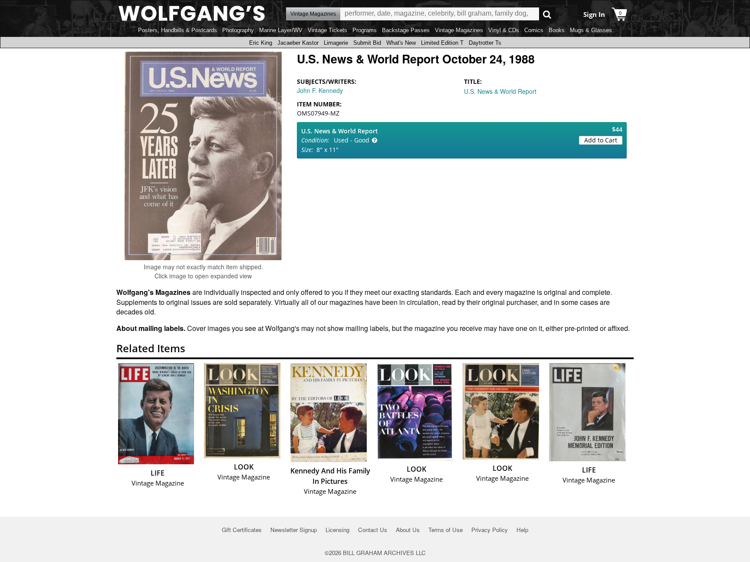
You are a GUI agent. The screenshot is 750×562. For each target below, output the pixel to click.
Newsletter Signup (293, 529)
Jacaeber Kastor (298, 43)
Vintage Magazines (459, 30)
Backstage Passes (406, 30)
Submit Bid (367, 43)
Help (522, 529)
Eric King (260, 43)
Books (557, 30)
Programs (364, 30)
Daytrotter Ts (485, 43)
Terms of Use (445, 529)
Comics (533, 30)
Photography (238, 30)
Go (547, 14)
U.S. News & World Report (500, 91)
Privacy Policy (489, 529)
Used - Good (351, 140)
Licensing (337, 529)
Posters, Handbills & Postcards (177, 30)
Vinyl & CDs (503, 30)
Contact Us (372, 529)
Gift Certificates (242, 529)
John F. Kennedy (320, 90)
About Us (408, 529)
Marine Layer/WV (281, 30)
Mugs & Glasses (591, 30)
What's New (401, 43)
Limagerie (336, 43)
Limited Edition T (442, 43)
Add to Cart (600, 140)
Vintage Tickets (327, 30)
